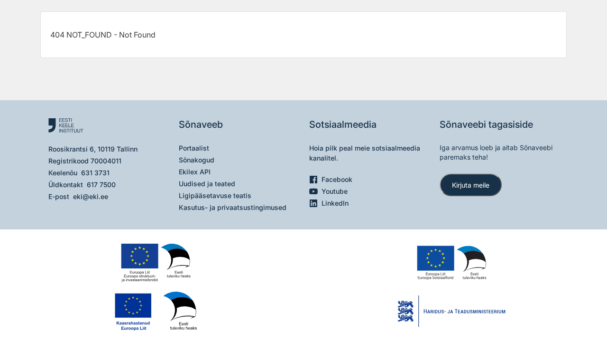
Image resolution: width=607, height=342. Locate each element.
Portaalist (194, 148)
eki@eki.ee (90, 196)
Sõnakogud (196, 160)
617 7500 (101, 184)
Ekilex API (195, 172)
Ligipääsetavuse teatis (215, 195)
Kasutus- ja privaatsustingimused (232, 207)
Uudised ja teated (207, 184)
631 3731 (95, 173)
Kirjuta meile (470, 185)
